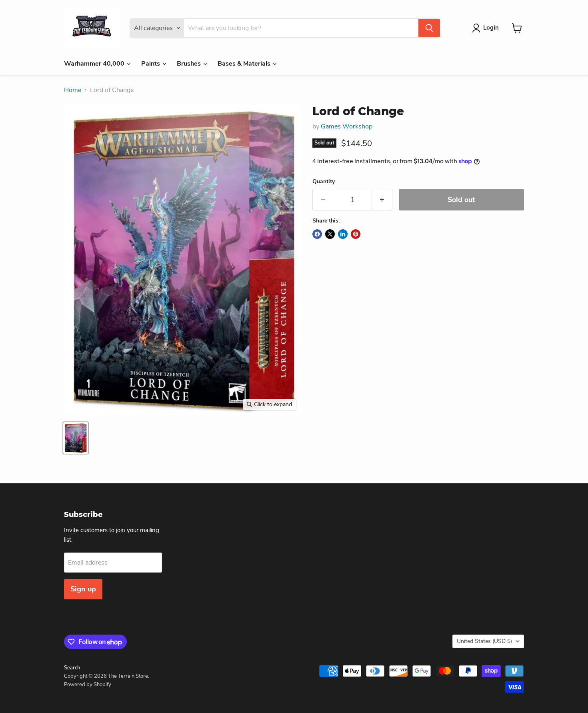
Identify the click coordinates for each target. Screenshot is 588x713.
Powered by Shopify (87, 684)
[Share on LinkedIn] (343, 234)
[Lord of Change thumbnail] (75, 438)
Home (72, 90)
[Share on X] (330, 234)
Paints (151, 63)
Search (72, 667)
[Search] (429, 28)
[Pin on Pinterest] (355, 234)
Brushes (189, 63)
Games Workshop (346, 126)
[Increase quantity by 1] (382, 200)
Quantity (323, 181)
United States (484, 641)
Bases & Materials (245, 63)
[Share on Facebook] (317, 234)
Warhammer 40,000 (95, 63)
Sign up (83, 589)
